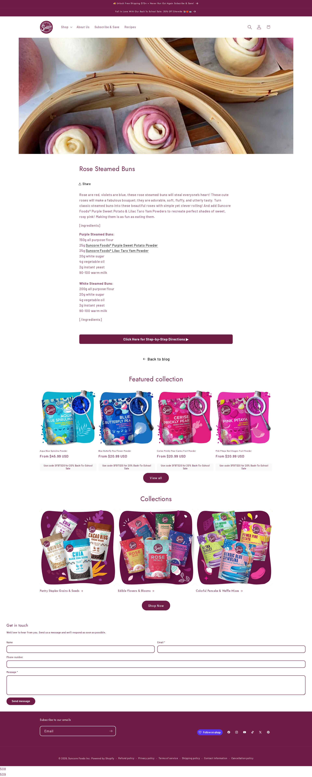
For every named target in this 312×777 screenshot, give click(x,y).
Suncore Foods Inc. (79, 758)
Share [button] (87, 184)
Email (161, 642)
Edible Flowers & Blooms (134, 591)
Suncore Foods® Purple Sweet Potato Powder (122, 245)
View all (156, 478)
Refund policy (126, 758)
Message (12, 672)
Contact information (215, 758)
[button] (66, 27)
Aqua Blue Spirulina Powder (53, 451)
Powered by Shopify (102, 758)
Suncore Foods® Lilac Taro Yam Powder (117, 250)
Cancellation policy (242, 758)
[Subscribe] (111, 731)
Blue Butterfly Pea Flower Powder (114, 451)
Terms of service (168, 758)
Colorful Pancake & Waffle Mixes (217, 591)
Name (9, 642)
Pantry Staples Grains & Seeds (59, 591)
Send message (21, 701)
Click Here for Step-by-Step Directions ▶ (155, 339)
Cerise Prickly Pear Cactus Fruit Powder (176, 451)
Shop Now (156, 605)
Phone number (14, 657)
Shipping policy (191, 758)
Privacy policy (146, 758)
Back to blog (159, 359)
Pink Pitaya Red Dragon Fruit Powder (234, 451)
